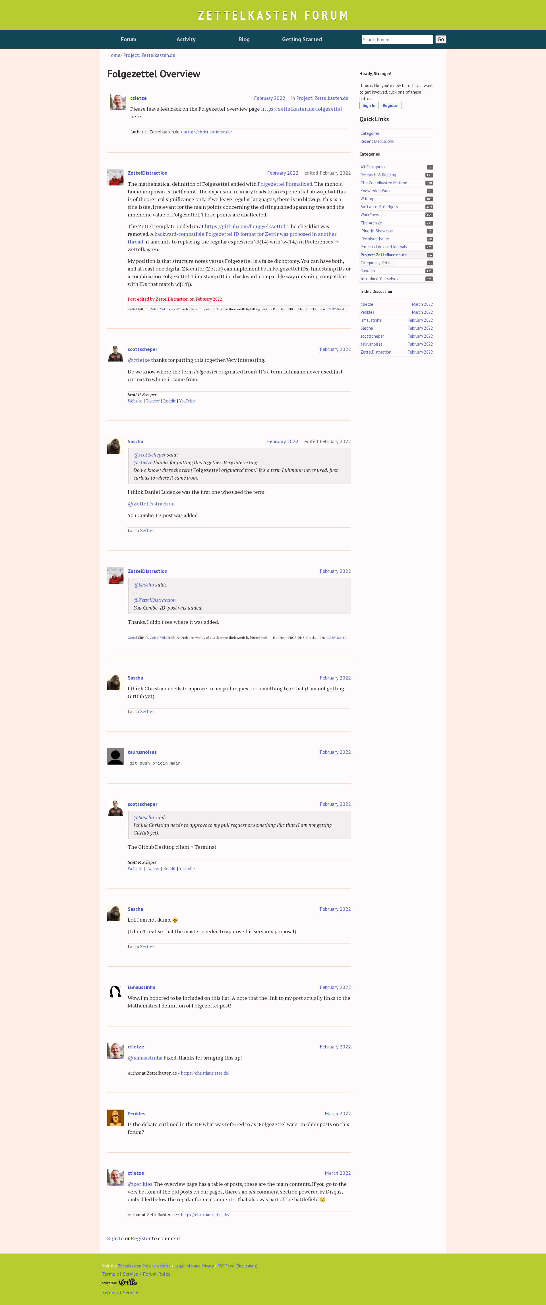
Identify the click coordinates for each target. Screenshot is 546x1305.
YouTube (187, 401)
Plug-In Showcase (378, 231)
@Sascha (143, 584)
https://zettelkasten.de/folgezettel (301, 108)
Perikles (136, 1113)
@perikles (140, 1183)
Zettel (132, 309)
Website (135, 401)
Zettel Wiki (158, 309)
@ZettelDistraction (151, 503)
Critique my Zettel (377, 262)
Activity (186, 39)
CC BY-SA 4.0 (336, 309)
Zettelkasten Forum (274, 15)
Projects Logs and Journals (384, 246)
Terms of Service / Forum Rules (136, 1274)
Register (141, 1238)
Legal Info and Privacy (194, 1266)
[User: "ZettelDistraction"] (115, 177)
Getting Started (302, 39)
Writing (367, 199)
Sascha (135, 441)
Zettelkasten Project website (144, 1266)
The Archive (371, 223)
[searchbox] (397, 39)
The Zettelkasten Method (384, 183)
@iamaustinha (145, 1057)
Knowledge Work (376, 191)
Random (368, 270)
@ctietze (139, 359)
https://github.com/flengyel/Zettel (245, 226)
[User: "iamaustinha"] (115, 991)
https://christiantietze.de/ (207, 132)
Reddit (169, 401)
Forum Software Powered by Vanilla (120, 1282)
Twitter (153, 401)
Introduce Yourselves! (380, 278)
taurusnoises (142, 752)
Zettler (147, 530)
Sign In (115, 1238)
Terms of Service (120, 1292)
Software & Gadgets (379, 207)
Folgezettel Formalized (285, 183)
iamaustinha (141, 987)
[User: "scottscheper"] (115, 353)
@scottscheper (149, 454)
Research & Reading (378, 175)
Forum (128, 39)
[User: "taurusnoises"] (115, 756)
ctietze (138, 98)
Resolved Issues (376, 238)
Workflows (370, 215)
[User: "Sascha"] (115, 445)
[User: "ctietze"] (118, 102)
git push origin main (155, 763)
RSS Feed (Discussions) (237, 1266)
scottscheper (142, 349)
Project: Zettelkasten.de (322, 98)
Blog (244, 39)
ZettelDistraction (147, 173)
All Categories (373, 167)
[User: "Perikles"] (115, 1118)
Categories (370, 133)
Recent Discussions (377, 141)
